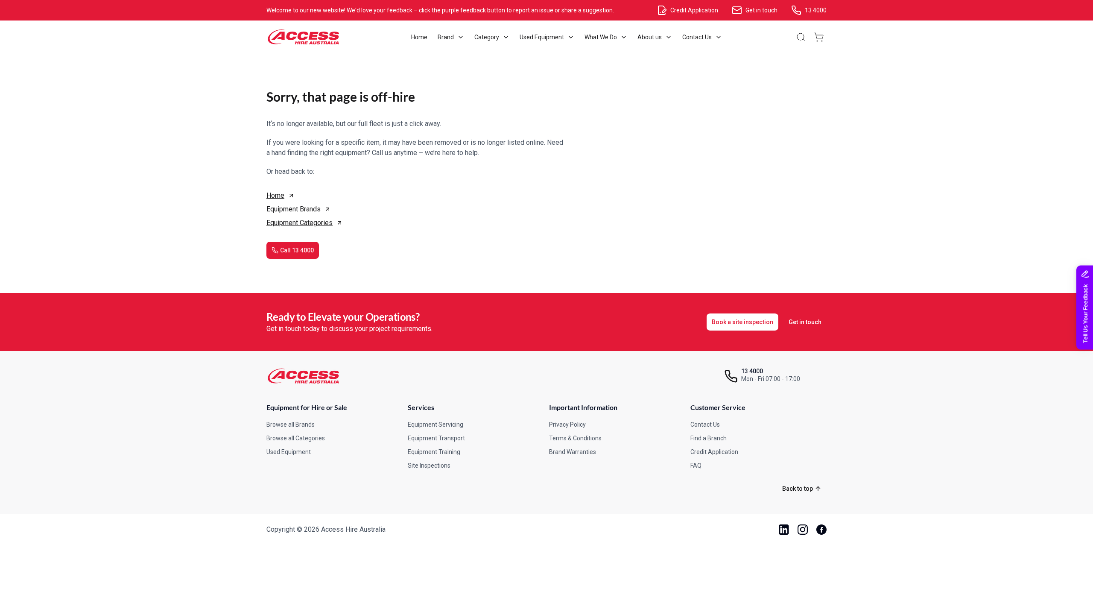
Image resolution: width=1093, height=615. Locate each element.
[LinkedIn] (784, 529)
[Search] (801, 37)
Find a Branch (708, 438)
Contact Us (705, 424)
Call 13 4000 (297, 250)
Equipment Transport (436, 438)
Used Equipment (288, 451)
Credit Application (714, 451)
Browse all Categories (295, 438)
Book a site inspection (742, 322)
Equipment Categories (299, 223)
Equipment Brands (293, 209)
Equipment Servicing (435, 424)
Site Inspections (429, 465)
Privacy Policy (567, 424)
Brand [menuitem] (446, 37)
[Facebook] (821, 529)
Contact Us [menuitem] (697, 37)
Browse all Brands (290, 424)
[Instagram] (803, 529)
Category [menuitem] (486, 37)
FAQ (695, 465)
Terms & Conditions (575, 438)
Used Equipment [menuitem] (542, 37)
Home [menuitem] (419, 37)
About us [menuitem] (649, 37)
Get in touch (805, 322)
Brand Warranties (572, 451)
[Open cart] (819, 37)
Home (275, 195)
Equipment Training (434, 451)
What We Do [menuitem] (600, 37)
